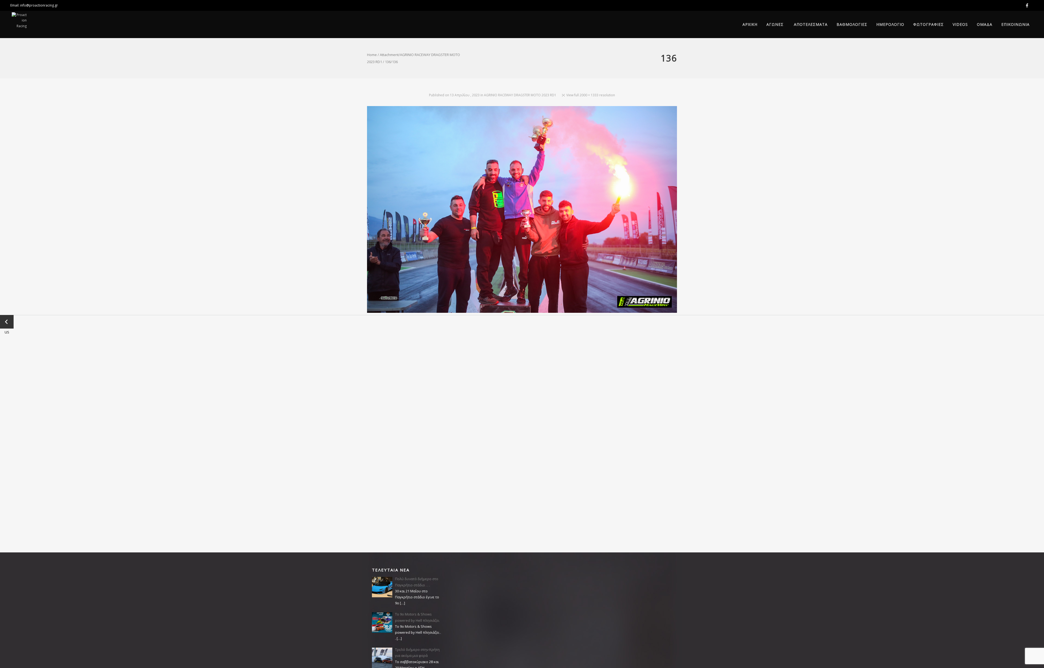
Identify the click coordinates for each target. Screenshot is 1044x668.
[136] (522, 210)
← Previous (6, 322)
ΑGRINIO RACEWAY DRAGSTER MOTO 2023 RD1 (520, 95)
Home (372, 54)
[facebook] (1027, 5)
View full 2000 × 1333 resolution (590, 95)
